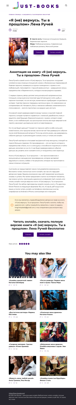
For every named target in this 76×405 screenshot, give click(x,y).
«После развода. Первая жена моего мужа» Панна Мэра (52, 281)
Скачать (39, 52)
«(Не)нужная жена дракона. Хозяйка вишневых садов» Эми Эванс (53, 346)
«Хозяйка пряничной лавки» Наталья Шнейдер (20, 281)
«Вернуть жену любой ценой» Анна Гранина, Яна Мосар (21, 379)
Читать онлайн (55, 52)
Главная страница (15, 14)
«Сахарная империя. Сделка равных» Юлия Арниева (20, 345)
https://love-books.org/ (17, 393)
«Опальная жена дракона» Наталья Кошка (51, 313)
